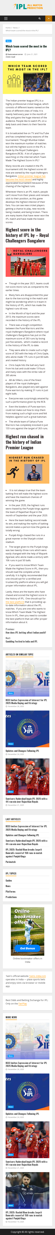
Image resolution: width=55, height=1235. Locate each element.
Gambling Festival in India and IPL (22, 639)
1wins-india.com (37, 976)
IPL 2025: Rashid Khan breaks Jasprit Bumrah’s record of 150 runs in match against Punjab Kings (24, 853)
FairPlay (22, 1003)
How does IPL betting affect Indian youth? (26, 630)
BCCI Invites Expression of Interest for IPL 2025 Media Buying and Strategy (27, 678)
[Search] (40, 18)
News (48, 18)
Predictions (11, 897)
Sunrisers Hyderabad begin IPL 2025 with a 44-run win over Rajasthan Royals (27, 776)
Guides (9, 880)
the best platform (15, 601)
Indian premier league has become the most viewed (26, 177)
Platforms (11, 891)
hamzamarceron (15, 54)
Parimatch (11, 862)
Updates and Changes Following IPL (27, 729)
